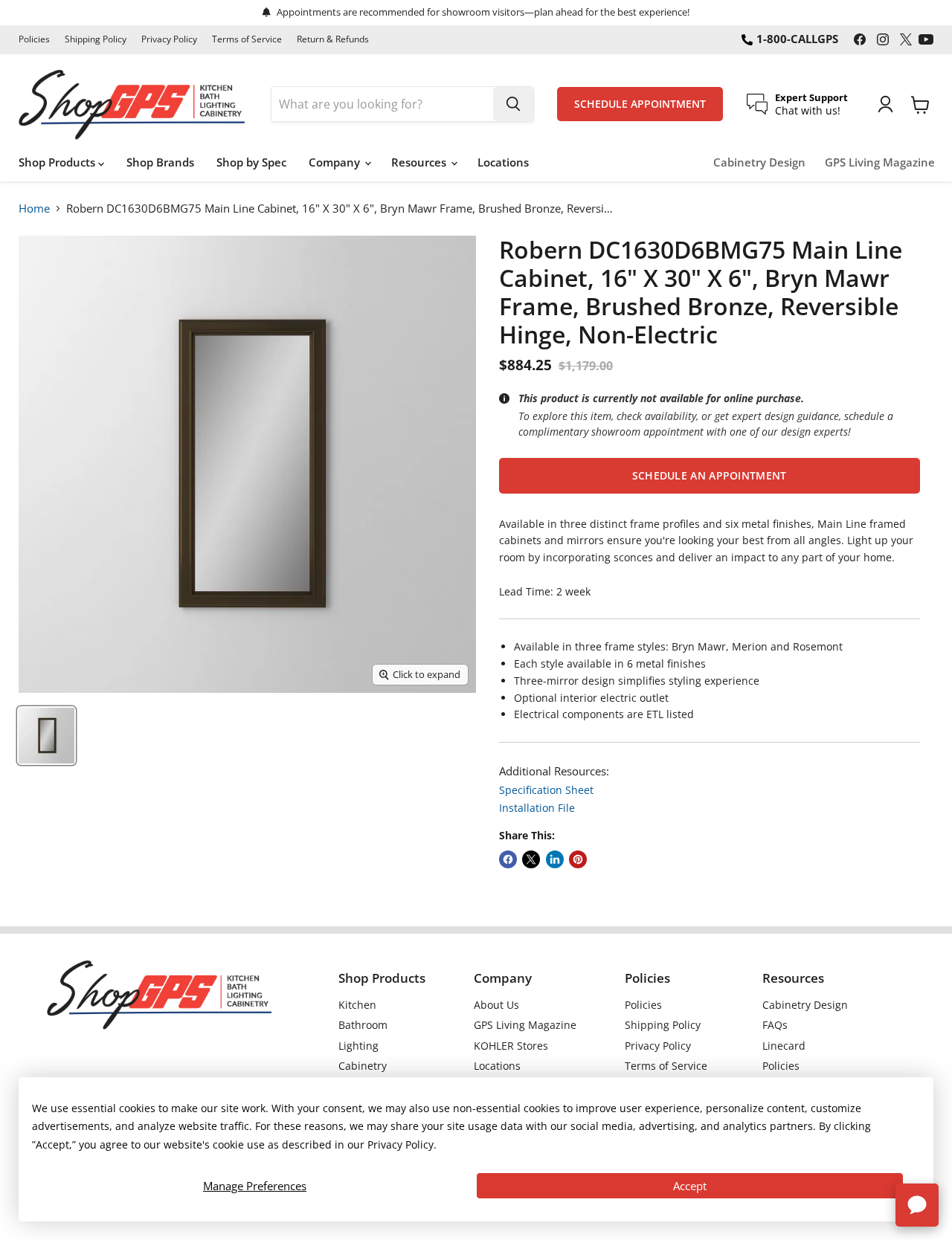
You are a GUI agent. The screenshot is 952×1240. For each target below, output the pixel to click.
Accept (690, 1185)
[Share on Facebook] (508, 859)
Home (34, 208)
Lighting (358, 1046)
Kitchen (357, 1005)
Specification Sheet (546, 790)
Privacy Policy (169, 39)
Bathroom (362, 1025)
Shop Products (58, 162)
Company (336, 162)
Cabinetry (362, 1066)
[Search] (513, 104)
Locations (503, 162)
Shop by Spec (251, 162)
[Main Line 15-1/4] (46, 735)
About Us (496, 1005)
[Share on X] (531, 859)
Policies (34, 39)
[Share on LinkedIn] (555, 859)
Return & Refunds (333, 39)
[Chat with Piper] (917, 1205)
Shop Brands (160, 162)
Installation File (537, 808)
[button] (709, 476)
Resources (420, 162)
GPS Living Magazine (880, 162)
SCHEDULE (640, 104)
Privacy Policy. (402, 1144)
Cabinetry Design (759, 162)
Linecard (783, 1046)
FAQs (775, 1025)
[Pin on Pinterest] (578, 859)
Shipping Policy (95, 39)
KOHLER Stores (511, 1046)
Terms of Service (247, 39)
